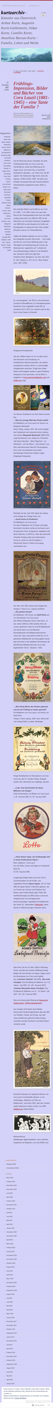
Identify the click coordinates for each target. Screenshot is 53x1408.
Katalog (4, 202)
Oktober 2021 (11, 1208)
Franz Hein (6, 176)
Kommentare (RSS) (13, 1168)
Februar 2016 (11, 1352)
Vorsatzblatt (6, 247)
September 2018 (12, 1290)
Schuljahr (7, 231)
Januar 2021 (10, 1228)
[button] (24, 198)
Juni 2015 (10, 1372)
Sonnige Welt (6, 237)
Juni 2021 (10, 1216)
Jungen (8, 200)
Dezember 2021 (12, 1205)
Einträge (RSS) (11, 1164)
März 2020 (10, 1243)
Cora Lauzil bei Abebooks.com (34, 377)
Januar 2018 (10, 1317)
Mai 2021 (9, 1220)
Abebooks (7, 136)
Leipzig (8, 216)
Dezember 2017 (12, 1321)
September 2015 (12, 1364)
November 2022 (12, 1189)
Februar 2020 (11, 1247)
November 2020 (12, 1236)
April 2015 (10, 1379)
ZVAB (9, 250)
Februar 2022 (11, 1201)
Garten (8, 181)
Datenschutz (34, 5)
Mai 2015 (9, 1376)
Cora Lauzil (6, 163)
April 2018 (10, 1310)
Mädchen (7, 229)
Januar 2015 (10, 1383)
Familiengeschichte (20, 115)
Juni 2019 (10, 1271)
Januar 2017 (10, 1337)
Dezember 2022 (12, 1185)
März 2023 (10, 1177)
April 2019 (10, 1275)
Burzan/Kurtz (26, 113)
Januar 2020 (10, 1251)
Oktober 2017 (11, 1329)
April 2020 (10, 1240)
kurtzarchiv (13, 12)
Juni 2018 (10, 1302)
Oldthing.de (18, 1109)
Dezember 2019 (12, 1255)
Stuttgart (4, 239)
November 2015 (12, 1356)
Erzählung (7, 173)
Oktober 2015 (11, 1360)
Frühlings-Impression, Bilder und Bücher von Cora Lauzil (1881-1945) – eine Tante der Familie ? (31, 95)
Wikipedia (39, 905)
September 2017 (12, 1333)
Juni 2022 (10, 1193)
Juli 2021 (9, 1212)
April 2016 (10, 1348)
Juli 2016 (9, 1345)
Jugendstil (7, 197)
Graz (8, 187)
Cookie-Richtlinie (20, 1398)
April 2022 (10, 1197)
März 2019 (10, 1278)
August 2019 (10, 1267)
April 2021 (10, 1224)
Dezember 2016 (12, 1341)
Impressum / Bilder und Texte (13, 5)
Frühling (7, 179)
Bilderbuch (7, 150)
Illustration (7, 192)
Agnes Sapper (6, 142)
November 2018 (12, 1282)
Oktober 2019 (11, 1263)
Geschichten (6, 184)
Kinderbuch (6, 213)
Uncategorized (28, 117)
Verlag (8, 245)
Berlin (8, 147)
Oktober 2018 (11, 1286)
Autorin (4, 147)
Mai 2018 (9, 1306)
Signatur (7, 234)
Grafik (4, 187)
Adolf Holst (7, 139)
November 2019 (12, 1259)
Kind (9, 210)
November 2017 (12, 1325)
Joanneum (7, 195)
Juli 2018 (9, 1298)
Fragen (30, 115)
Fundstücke (18, 117)
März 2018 (10, 1313)
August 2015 (10, 1368)
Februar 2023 (11, 1181)
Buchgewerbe (6, 152)
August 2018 (10, 1294)
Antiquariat (7, 144)
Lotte (8, 221)
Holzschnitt (6, 189)
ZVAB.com (18, 380)
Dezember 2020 (12, 1232)
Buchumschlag (5, 155)
